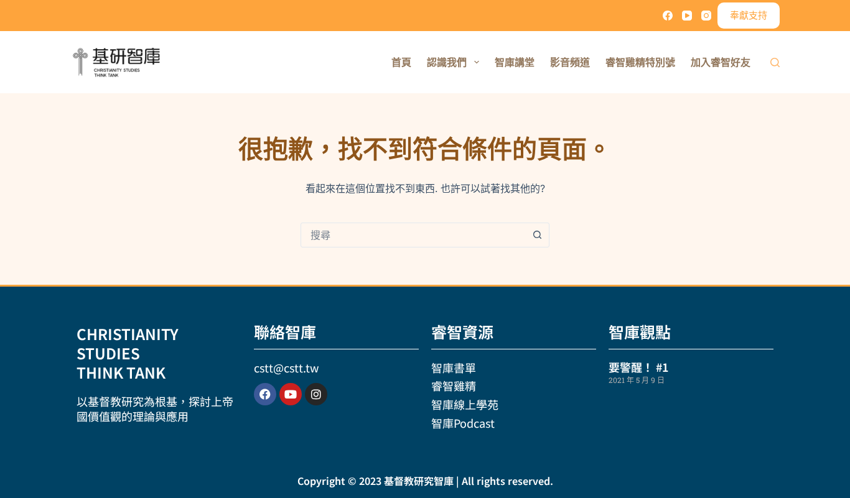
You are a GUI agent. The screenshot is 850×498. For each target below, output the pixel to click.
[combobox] (413, 235)
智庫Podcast (463, 423)
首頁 (401, 62)
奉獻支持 (748, 15)
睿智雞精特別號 (640, 62)
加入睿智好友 (720, 62)
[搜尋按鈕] (537, 235)
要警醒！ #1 (638, 367)
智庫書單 (453, 367)
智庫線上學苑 (464, 404)
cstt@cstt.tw (286, 367)
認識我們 (447, 62)
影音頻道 (570, 62)
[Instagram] (706, 16)
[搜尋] (775, 62)
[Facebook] (668, 16)
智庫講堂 (515, 62)
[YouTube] (687, 16)
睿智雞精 (453, 385)
